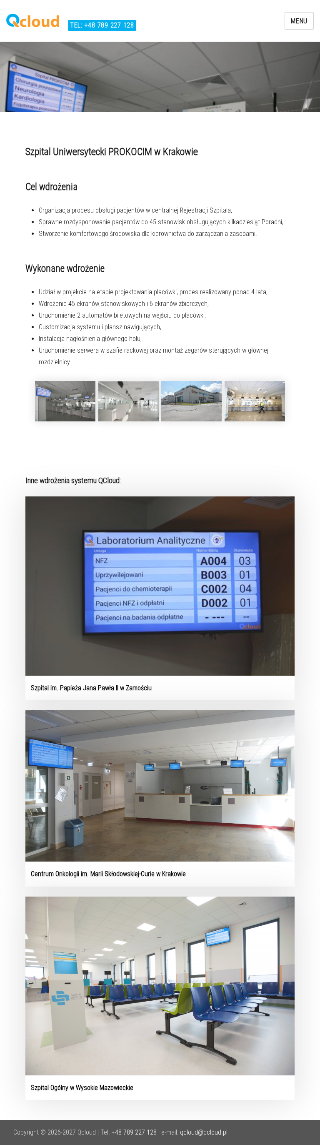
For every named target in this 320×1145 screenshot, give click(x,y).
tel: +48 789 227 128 (102, 25)
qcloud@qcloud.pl (204, 1132)
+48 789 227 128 (134, 1132)
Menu (299, 21)
